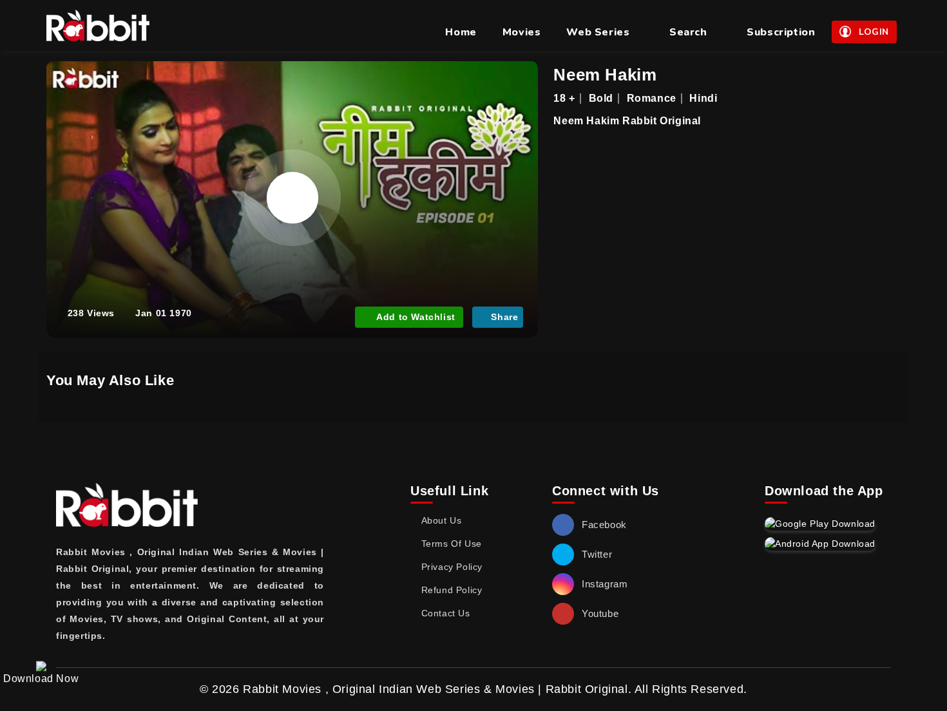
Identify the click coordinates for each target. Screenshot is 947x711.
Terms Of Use (451, 543)
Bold (601, 98)
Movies (521, 32)
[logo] (97, 25)
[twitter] (563, 554)
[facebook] (563, 525)
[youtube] (563, 614)
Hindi (703, 98)
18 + (564, 98)
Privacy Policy (452, 567)
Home (460, 32)
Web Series (597, 32)
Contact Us (445, 613)
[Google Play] (820, 524)
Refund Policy (451, 590)
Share (504, 317)
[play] (292, 197)
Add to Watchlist (415, 317)
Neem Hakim (604, 74)
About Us (441, 520)
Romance (651, 98)
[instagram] (563, 584)
